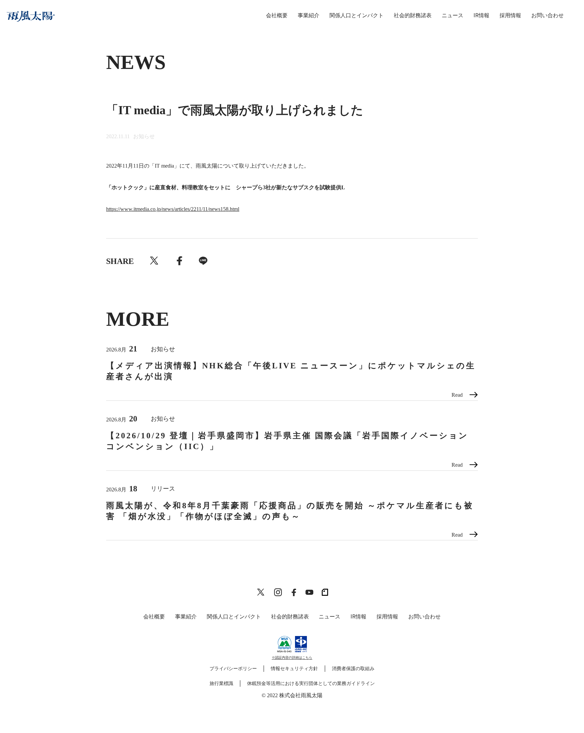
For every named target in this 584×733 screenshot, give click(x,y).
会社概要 (277, 15)
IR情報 (481, 15)
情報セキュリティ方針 (294, 668)
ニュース (452, 15)
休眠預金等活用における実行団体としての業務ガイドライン (311, 683)
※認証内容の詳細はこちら (292, 657)
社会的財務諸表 (413, 15)
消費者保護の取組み (353, 668)
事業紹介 (308, 15)
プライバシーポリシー (233, 668)
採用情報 (510, 15)
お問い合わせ (547, 15)
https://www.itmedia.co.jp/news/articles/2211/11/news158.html (172, 209)
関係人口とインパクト (357, 15)
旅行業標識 (221, 683)
